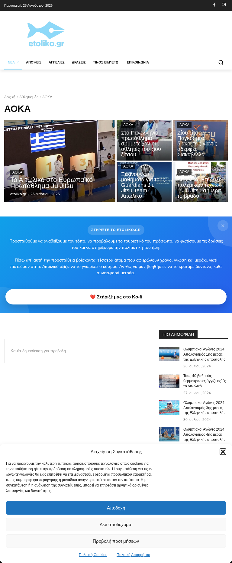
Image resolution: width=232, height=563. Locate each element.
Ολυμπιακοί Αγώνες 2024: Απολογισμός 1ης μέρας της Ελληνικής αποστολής (204, 354)
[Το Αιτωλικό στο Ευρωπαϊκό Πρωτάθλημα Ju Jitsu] (59, 161)
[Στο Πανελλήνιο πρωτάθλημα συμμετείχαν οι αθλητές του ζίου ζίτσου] (144, 140)
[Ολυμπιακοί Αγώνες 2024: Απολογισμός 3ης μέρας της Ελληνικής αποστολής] (169, 407)
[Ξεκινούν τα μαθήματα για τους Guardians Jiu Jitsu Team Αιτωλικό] (144, 182)
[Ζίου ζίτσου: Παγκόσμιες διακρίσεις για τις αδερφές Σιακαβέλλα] (200, 140)
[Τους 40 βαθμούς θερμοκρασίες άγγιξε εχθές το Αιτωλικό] (169, 380)
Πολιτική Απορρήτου (133, 555)
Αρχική (9, 97)
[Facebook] (214, 5)
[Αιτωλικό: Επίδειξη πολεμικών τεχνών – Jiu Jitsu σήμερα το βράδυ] (200, 182)
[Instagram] (224, 5)
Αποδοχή (116, 507)
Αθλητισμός (28, 97)
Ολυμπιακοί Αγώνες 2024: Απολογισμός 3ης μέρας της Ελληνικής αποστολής (204, 408)
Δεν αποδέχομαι (116, 524)
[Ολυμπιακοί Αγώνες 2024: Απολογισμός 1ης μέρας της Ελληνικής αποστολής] (169, 354)
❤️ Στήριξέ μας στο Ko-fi (116, 296)
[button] (223, 452)
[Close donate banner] (223, 225)
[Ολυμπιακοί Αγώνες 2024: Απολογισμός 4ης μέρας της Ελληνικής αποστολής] (169, 434)
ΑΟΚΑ (17, 172)
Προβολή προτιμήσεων (116, 541)
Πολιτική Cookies (93, 555)
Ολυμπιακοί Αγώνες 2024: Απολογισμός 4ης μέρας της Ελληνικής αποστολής (204, 434)
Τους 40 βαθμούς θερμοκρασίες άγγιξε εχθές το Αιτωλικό (204, 381)
